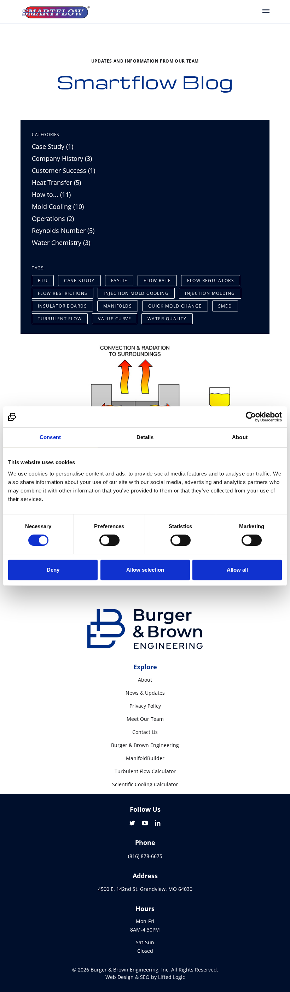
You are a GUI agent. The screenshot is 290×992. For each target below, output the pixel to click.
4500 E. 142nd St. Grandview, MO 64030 (145, 889)
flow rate (157, 281)
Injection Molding (210, 293)
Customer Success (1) (63, 170)
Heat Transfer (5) (56, 182)
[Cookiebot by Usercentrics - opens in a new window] (251, 417)
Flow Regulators (210, 281)
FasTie (119, 281)
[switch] (109, 540)
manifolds (117, 306)
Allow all (237, 570)
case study (79, 281)
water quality (167, 319)
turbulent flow (60, 319)
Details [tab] (145, 437)
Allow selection (145, 570)
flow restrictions (62, 293)
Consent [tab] (50, 437)
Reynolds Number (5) (63, 230)
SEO (145, 977)
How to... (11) (51, 194)
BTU (43, 281)
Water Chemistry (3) (61, 242)
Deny (53, 570)
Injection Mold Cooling (136, 293)
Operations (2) (53, 218)
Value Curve (114, 319)
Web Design (119, 977)
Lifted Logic (171, 977)
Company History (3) (62, 158)
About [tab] (240, 437)
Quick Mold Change (175, 306)
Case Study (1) (52, 146)
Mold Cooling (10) (58, 206)
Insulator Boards (62, 306)
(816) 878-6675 (145, 856)
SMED (225, 306)
